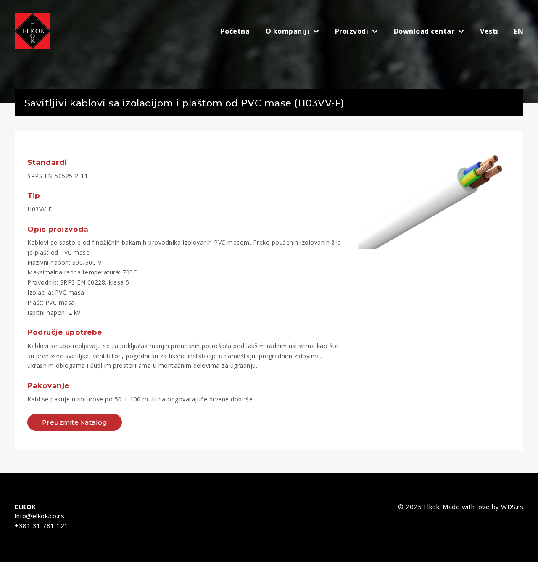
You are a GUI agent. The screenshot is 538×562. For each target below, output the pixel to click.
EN (518, 31)
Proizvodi (352, 31)
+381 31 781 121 (42, 525)
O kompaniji (288, 31)
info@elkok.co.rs (39, 516)
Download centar (425, 31)
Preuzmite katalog (75, 422)
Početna (235, 31)
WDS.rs (512, 506)
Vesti (489, 31)
